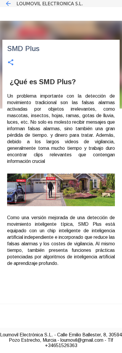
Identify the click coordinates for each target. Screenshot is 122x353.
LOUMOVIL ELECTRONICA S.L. (50, 3)
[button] (10, 63)
